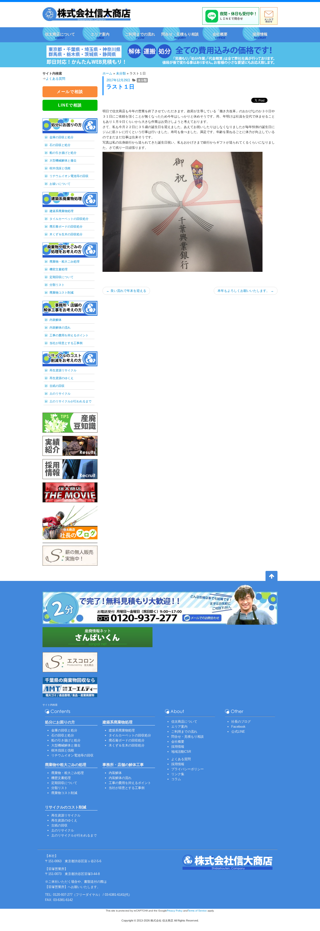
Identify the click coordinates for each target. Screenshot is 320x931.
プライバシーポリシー (187, 769)
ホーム (107, 73)
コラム (176, 779)
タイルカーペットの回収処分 (69, 219)
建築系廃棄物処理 (62, 211)
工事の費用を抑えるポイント (69, 335)
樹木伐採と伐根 (60, 168)
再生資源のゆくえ (62, 378)
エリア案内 (179, 726)
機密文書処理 (59, 269)
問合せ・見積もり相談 (187, 736)
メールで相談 (70, 92)
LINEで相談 (70, 105)
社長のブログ (241, 721)
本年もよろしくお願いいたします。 (246, 291)
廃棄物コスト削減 (62, 292)
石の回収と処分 (60, 145)
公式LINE (238, 731)
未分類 (121, 73)
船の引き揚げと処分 (63, 153)
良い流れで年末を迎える (126, 291)
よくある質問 (55, 79)
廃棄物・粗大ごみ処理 (65, 261)
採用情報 (177, 746)
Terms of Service (197, 910)
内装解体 (56, 320)
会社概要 (177, 741)
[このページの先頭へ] (272, 577)
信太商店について (184, 721)
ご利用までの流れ (184, 731)
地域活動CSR (181, 751)
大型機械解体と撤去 (63, 160)
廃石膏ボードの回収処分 (66, 226)
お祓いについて (60, 184)
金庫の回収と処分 (62, 137)
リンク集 (177, 774)
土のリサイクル (60, 393)
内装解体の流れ (60, 327)
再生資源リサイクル (63, 370)
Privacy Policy (174, 910)
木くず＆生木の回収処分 (66, 234)
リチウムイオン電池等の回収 (69, 176)
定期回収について (62, 277)
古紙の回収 (57, 386)
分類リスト (57, 285)
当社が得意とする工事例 (66, 343)
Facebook (238, 726)
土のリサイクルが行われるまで (71, 401)
